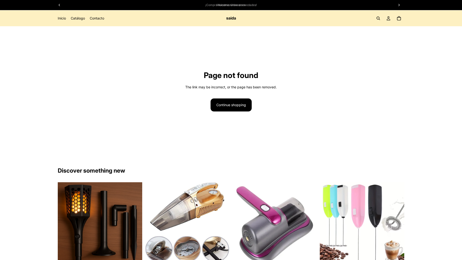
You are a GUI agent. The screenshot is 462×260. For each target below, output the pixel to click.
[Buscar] (378, 18)
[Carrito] (399, 18)
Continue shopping (231, 105)
